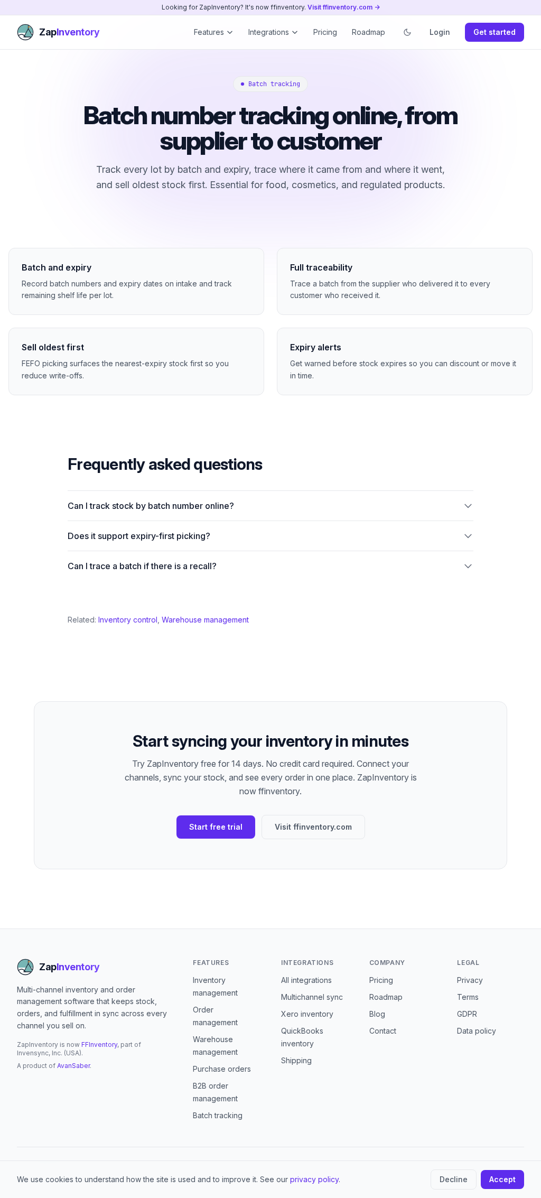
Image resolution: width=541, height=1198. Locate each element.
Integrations (268, 31)
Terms (468, 996)
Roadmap (368, 31)
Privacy (470, 980)
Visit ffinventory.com (313, 826)
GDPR (467, 1013)
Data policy (476, 1030)
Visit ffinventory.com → (343, 7)
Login (440, 31)
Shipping (296, 1060)
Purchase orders (222, 1068)
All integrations (306, 980)
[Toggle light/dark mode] (407, 32)
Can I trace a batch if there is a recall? (142, 566)
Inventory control (127, 619)
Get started (494, 31)
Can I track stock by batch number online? (151, 505)
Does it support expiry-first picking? (139, 536)
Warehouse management (205, 619)
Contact (382, 1030)
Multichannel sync (312, 996)
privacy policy (314, 1179)
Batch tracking (217, 1115)
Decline (454, 1179)
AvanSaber (73, 1066)
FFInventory (99, 1044)
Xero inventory (307, 1013)
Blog (377, 1013)
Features (209, 31)
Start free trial (215, 826)
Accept (502, 1179)
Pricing (325, 31)
